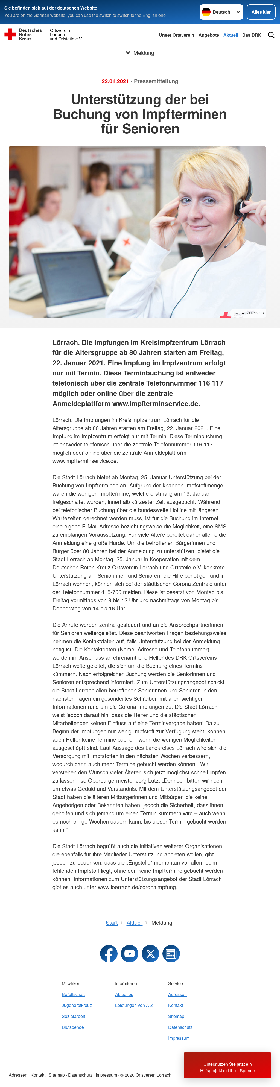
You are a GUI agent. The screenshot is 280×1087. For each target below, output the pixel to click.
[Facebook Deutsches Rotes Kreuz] (109, 953)
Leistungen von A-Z (134, 1005)
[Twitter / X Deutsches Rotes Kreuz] (150, 953)
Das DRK (251, 35)
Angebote (209, 35)
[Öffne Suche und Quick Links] (271, 35)
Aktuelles (124, 994)
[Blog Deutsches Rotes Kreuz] (171, 953)
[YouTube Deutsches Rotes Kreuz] (129, 953)
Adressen (177, 994)
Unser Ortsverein (176, 35)
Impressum (178, 1038)
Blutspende (73, 1027)
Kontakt (175, 1005)
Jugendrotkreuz (77, 1005)
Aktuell (230, 35)
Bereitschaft (73, 994)
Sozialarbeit (73, 1016)
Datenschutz (180, 1027)
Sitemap (176, 1016)
